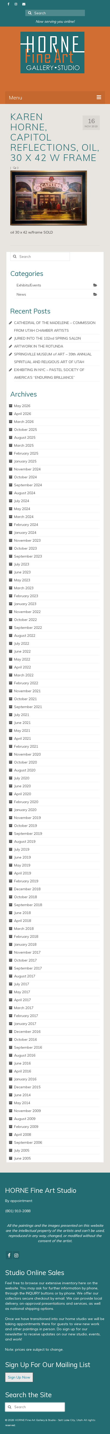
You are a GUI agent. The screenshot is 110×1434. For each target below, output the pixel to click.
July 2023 (21, 564)
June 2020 (22, 786)
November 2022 (27, 611)
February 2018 (26, 936)
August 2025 (24, 437)
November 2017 (27, 952)
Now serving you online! (55, 21)
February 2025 (26, 453)
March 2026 (24, 421)
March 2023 (24, 588)
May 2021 (22, 730)
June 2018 (22, 912)
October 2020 (25, 762)
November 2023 (27, 540)
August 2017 (24, 976)
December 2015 (27, 1087)
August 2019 (24, 841)
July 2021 (21, 714)
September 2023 (28, 556)
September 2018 (28, 905)
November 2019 (27, 817)
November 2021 (27, 691)
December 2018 (27, 889)
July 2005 (21, 1150)
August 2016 (24, 1055)
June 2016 (22, 1063)
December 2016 (27, 1031)
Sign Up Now (19, 1377)
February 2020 (26, 802)
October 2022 (25, 619)
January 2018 (25, 944)
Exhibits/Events (29, 285)
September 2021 (28, 706)
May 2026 (22, 405)
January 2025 (25, 461)
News (21, 294)
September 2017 (28, 968)
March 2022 (24, 675)
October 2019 (25, 825)
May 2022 (22, 659)
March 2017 (24, 1007)
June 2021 (22, 722)
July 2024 (21, 501)
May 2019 (22, 865)
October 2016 (25, 1039)
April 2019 (22, 873)
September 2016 (28, 1047)
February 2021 (26, 746)
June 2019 (22, 857)
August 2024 (24, 493)
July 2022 (21, 643)
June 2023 (22, 572)
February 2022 (26, 683)
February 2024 (26, 524)
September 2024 (28, 485)
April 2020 (22, 794)
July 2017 (21, 984)
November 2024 (27, 469)
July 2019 (21, 849)
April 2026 (22, 413)
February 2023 (26, 596)
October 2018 (25, 897)
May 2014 (22, 1103)
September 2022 (28, 627)
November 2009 (27, 1110)
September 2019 (28, 833)
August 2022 (24, 635)
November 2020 (27, 754)
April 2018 (22, 920)
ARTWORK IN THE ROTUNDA (38, 346)
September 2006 (28, 1142)
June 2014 (22, 1095)
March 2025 (24, 445)
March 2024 (24, 516)
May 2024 (22, 508)
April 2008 (22, 1134)
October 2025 (25, 429)
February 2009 (26, 1126)
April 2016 (22, 1071)
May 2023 (22, 580)
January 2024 (25, 532)
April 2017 (22, 1000)
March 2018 (24, 928)
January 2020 (25, 809)
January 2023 (25, 604)
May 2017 (22, 992)
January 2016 (25, 1079)
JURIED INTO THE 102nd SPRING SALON (47, 338)
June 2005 (22, 1158)
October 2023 (25, 548)
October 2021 (25, 699)
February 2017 (26, 1015)
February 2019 (26, 881)
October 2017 (25, 960)
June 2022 (22, 651)
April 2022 (22, 667)
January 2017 (25, 1023)
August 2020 (24, 770)
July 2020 (21, 778)
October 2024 (25, 477)
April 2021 (22, 738)
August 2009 (24, 1118)
